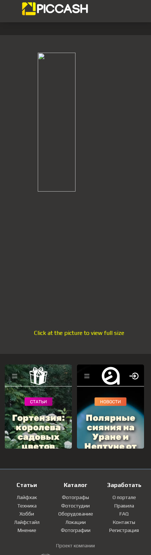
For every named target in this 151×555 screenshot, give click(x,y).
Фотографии (76, 530)
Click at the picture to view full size (79, 332)
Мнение (27, 530)
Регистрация (124, 530)
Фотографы (75, 497)
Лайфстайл (27, 522)
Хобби (26, 514)
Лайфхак (26, 497)
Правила (124, 506)
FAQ (124, 514)
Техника (27, 506)
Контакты (124, 522)
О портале (124, 497)
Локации (75, 522)
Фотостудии (75, 506)
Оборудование (75, 514)
